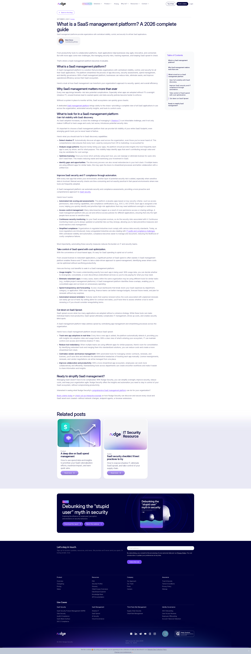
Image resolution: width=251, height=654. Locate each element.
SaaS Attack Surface (63, 619)
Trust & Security (167, 581)
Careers (129, 589)
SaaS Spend (96, 613)
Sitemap (164, 589)
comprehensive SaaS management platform (109, 390)
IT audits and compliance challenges (140, 231)
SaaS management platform (78, 106)
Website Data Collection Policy (157, 649)
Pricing (59, 586)
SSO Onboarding (167, 611)
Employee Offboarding (169, 616)
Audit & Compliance (63, 616)
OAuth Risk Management (135, 613)
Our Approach (131, 581)
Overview (60, 581)
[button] (98, 4)
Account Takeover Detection (171, 619)
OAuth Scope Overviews (100, 589)
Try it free (170, 4)
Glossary (95, 586)
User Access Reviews (169, 613)
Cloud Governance (98, 619)
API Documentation (98, 597)
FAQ (93, 581)
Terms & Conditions (168, 584)
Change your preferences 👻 (123, 652)
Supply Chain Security (134, 611)
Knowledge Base (97, 594)
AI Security (95, 616)
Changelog (60, 584)
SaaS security (85, 192)
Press (129, 586)
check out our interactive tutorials (88, 396)
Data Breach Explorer (99, 592)
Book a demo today (64, 396)
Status (59, 589)
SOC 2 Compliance (63, 621)
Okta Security (61, 613)
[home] (62, 4)
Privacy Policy (166, 586)
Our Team (130, 584)
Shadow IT (115, 121)
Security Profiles (97, 584)
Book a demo (182, 4)
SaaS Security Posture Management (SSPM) (71, 611)
